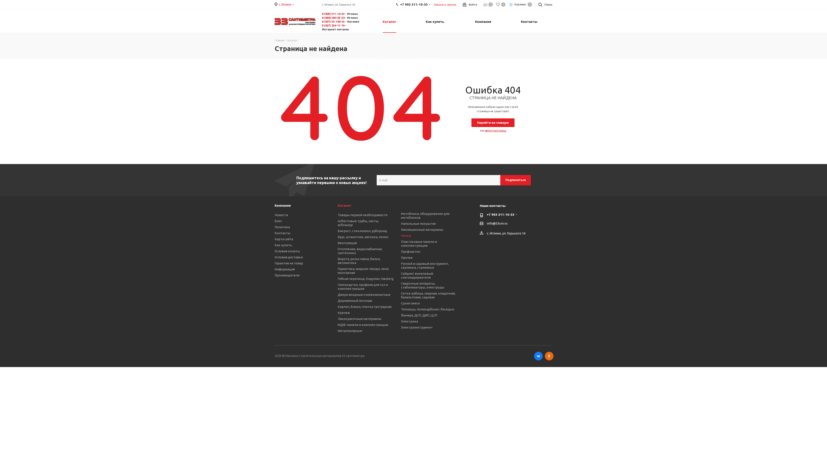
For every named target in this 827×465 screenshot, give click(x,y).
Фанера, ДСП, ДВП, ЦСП (419, 315)
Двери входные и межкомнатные (364, 294)
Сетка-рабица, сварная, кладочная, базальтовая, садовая (428, 295)
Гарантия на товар (289, 263)
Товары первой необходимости (362, 215)
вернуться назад (495, 130)
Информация (285, 269)
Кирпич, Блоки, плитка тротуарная (365, 306)
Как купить (283, 245)
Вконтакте (538, 356)
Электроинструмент (417, 327)
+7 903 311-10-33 (500, 214)
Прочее (407, 257)
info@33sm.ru (497, 223)
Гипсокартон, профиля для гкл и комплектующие (363, 286)
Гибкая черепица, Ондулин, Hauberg (365, 279)
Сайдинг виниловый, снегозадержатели (417, 275)
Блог (278, 221)
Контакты (282, 233)
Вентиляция (347, 243)
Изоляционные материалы (422, 229)
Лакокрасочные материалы (359, 319)
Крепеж (344, 313)
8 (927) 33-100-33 (333, 21)
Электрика (409, 321)
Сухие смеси (410, 303)
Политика (282, 227)
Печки (406, 235)
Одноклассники (549, 356)
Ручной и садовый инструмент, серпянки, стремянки (425, 265)
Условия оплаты (287, 251)
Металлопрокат (350, 331)
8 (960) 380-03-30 (333, 17)
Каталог (344, 205)
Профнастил (410, 251)
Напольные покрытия (418, 223)
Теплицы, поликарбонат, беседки (427, 309)
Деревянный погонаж (355, 300)
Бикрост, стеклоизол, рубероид (362, 231)
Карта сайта (284, 239)
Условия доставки (289, 257)
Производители (287, 275)
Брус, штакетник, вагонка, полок (363, 237)
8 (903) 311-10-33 (333, 13)
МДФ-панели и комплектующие (363, 325)
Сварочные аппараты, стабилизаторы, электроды (422, 285)
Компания (283, 205)
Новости (281, 215)
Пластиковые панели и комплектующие (419, 243)
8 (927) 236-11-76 (333, 25)
